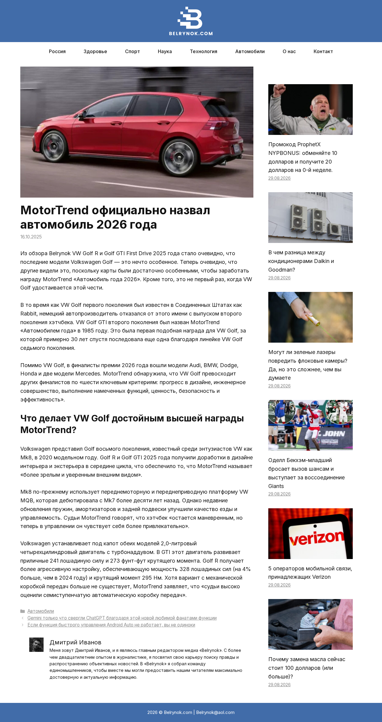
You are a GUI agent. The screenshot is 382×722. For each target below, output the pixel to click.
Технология (203, 51)
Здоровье (95, 51)
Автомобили (250, 51)
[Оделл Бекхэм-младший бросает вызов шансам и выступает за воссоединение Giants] (310, 446)
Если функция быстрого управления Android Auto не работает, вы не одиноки (111, 625)
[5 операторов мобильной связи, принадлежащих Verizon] (310, 554)
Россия (57, 51)
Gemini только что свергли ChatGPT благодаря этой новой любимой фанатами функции (122, 618)
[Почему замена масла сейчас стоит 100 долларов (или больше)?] (310, 645)
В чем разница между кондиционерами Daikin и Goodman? (301, 261)
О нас (289, 51)
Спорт (132, 51)
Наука (165, 51)
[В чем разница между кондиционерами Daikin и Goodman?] (310, 238)
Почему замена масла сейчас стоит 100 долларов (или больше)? (306, 668)
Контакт (323, 51)
